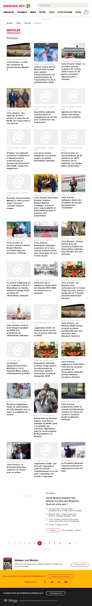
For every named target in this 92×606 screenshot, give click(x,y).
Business (22, 12)
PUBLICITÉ (45, 19)
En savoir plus (80, 565)
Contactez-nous (56, 593)
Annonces (8, 12)
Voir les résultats (67, 530)
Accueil (10, 23)
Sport (42, 12)
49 (70, 543)
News (33, 12)
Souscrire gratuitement (61, 576)
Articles (28, 23)
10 (60, 543)
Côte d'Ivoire (65, 12)
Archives (78, 530)
